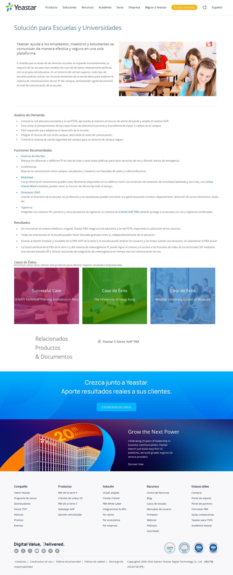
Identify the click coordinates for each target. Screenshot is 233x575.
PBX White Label (112, 503)
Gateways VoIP (66, 509)
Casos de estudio (156, 503)
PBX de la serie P (67, 492)
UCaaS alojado (111, 492)
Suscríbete (153, 531)
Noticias (18, 514)
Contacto (197, 492)
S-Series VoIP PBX (128, 211)
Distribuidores (22, 503)
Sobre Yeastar (22, 492)
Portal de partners (202, 503)
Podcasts (152, 525)
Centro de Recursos (158, 492)
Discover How (135, 464)
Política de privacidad (68, 561)
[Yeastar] (21, 7)
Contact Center (111, 498)
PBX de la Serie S (67, 503)
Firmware (152, 514)
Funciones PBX (200, 509)
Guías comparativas (203, 514)
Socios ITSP (20, 509)
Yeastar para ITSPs (202, 520)
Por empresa (110, 525)
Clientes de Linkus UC (70, 498)
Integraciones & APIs (114, 509)
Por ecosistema (111, 520)
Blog (149, 498)
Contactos (20, 561)
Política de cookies (94, 561)
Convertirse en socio (116, 407)
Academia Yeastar (202, 525)
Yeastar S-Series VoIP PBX (121, 341)
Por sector (108, 514)
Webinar (152, 520)
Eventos (18, 525)
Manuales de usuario (159, 509)
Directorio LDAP (30, 192)
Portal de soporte (201, 498)
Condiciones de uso (41, 561)
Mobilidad (27, 177)
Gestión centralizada (70, 514)
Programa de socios (25, 498)
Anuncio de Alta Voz (33, 156)
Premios (18, 520)
